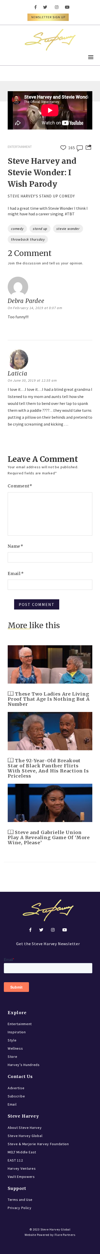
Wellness (15, 1048)
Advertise (16, 1088)
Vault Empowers (21, 1176)
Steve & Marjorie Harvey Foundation (38, 1144)
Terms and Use (20, 1199)
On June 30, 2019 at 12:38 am (32, 380)
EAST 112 (15, 1160)
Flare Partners (65, 1235)
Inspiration (17, 1032)
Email (16, 573)
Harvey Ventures (22, 1168)
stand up (40, 228)
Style (12, 1040)
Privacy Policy (20, 1207)
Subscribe (16, 1096)
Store (12, 1056)
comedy (17, 228)
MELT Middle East (22, 1152)
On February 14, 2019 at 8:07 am (35, 308)
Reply (14, 330)
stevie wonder (67, 228)
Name (15, 546)
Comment (20, 485)
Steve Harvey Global (25, 1135)
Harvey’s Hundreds (24, 1064)
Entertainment (20, 1024)
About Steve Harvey (25, 1127)
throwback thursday (28, 239)
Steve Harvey (23, 1116)
